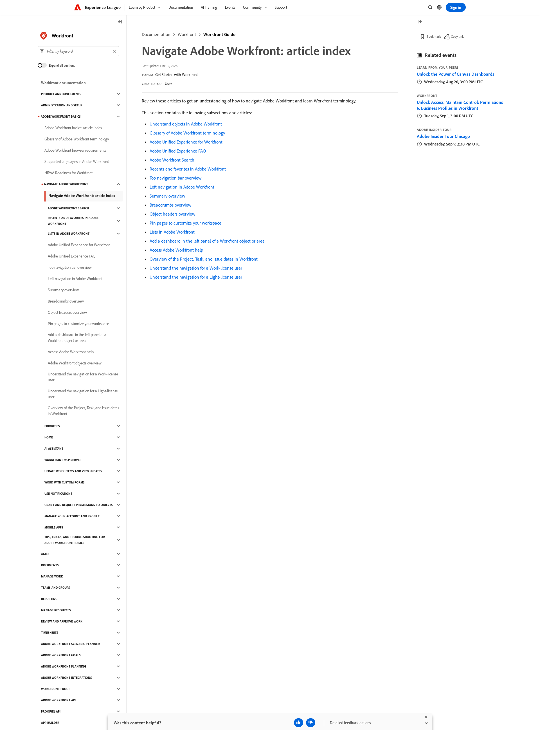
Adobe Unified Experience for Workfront (186, 142)
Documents (50, 565)
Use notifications (58, 494)
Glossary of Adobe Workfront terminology (187, 133)
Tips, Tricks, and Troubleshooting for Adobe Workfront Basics (74, 540)
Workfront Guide (219, 34)
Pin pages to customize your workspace (185, 223)
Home (48, 437)
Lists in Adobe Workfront (172, 232)
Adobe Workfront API (58, 700)
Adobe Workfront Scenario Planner (70, 644)
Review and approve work (61, 621)
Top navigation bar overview (175, 178)
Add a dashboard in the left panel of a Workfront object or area (207, 241)
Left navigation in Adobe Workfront (182, 187)
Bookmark (434, 36)
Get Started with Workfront (176, 74)
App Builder (50, 723)
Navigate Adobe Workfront (66, 184)
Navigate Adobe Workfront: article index (81, 195)
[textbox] (78, 51)
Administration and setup (61, 105)
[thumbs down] (310, 722)
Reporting (49, 599)
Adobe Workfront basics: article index (73, 127)
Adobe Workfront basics (61, 116)
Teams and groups (55, 588)
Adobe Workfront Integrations (66, 678)
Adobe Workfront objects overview (75, 363)
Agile (45, 554)
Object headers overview (172, 214)
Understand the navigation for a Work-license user (196, 268)
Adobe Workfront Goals (61, 655)
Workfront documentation (63, 82)
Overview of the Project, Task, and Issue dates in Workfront (204, 259)
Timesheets (49, 633)
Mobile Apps (53, 527)
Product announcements (61, 94)
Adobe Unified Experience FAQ (178, 151)
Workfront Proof (55, 689)
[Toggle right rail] (419, 22)
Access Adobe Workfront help (176, 250)
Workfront (187, 34)
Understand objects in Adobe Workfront (186, 124)
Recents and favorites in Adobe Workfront (188, 169)
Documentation (156, 34)
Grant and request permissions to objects (78, 505)
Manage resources (56, 610)
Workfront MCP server (63, 460)
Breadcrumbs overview (170, 205)
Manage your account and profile (72, 516)
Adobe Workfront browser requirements (75, 150)
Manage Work (52, 576)
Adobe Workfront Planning (63, 666)
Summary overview (167, 196)
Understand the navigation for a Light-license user (196, 277)
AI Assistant (53, 449)
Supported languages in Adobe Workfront (76, 161)
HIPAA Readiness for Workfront (68, 172)
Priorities (52, 426)
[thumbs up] (298, 722)
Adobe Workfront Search (172, 160)
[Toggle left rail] (120, 22)
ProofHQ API (50, 711)
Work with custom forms (64, 482)
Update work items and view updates (73, 471)
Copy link (457, 36)
